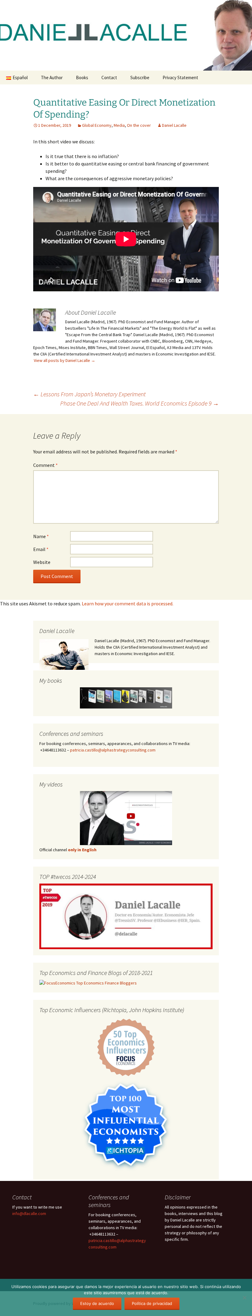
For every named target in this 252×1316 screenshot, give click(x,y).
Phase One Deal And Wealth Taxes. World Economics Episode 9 (139, 403)
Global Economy (97, 125)
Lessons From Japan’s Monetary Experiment (89, 394)
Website (41, 562)
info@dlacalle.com (29, 1213)
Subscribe (139, 77)
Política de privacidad (152, 1303)
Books (82, 77)
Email (41, 549)
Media (119, 125)
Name (41, 536)
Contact (109, 77)
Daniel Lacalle (174, 125)
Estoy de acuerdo (97, 1303)
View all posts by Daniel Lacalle (64, 360)
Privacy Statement (180, 77)
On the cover (139, 125)
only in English (81, 849)
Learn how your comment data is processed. (127, 603)
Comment (45, 465)
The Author (52, 77)
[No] (244, 1298)
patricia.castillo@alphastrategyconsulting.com (113, 750)
